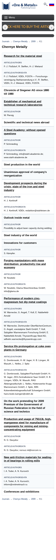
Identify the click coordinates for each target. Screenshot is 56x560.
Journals (5, 41)
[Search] (45, 4)
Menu (12, 17)
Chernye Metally (20, 41)
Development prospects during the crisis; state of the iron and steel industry (25, 187)
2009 (33, 41)
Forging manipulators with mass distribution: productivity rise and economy (25, 264)
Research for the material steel (23, 56)
